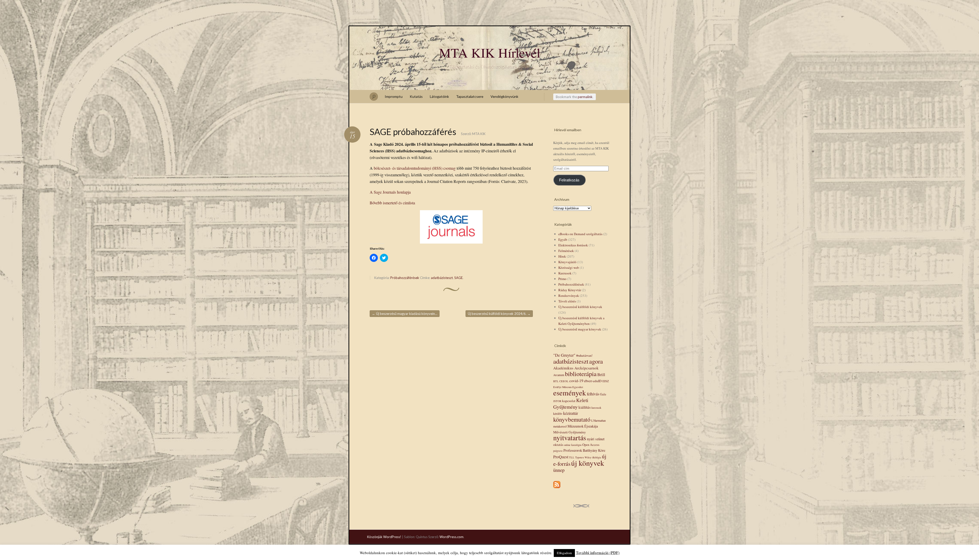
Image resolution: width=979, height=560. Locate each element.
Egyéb (562, 239)
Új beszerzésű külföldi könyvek (580, 306)
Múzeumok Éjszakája (583, 426)
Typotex (579, 457)
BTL (556, 381)
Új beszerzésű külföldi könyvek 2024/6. (499, 314)
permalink (585, 97)
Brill (601, 374)
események (569, 392)
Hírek (562, 256)
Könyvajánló (567, 262)
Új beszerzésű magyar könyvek (579, 329)
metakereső (560, 426)
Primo (562, 278)
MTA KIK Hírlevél (489, 52)
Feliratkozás (569, 180)
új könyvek (587, 463)
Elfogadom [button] (564, 553)
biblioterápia (581, 373)
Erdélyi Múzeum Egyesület (568, 387)
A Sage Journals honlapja (390, 192)
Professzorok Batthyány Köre (584, 450)
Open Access (590, 445)
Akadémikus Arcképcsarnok (576, 367)
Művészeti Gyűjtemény (569, 432)
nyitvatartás (569, 437)
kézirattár (570, 413)
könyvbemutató (571, 419)
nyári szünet (595, 438)
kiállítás (584, 407)
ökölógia (596, 457)
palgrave (558, 450)
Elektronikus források (573, 245)
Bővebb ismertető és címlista (392, 202)
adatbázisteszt (442, 278)
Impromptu (394, 96)
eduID (597, 381)
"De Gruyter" (564, 355)
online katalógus (573, 445)
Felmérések (566, 250)
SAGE (458, 278)
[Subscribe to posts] (556, 488)
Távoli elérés (567, 301)
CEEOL (564, 381)
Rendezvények (568, 295)
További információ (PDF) (598, 552)
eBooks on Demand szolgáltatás (580, 234)
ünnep (558, 470)
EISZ (605, 381)
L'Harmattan (598, 420)
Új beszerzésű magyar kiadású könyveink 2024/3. (406, 314)
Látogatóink (439, 96)
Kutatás (416, 96)
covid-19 (576, 380)
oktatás (558, 444)
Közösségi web (568, 267)
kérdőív (557, 414)
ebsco (588, 380)
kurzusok (596, 407)
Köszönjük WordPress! (384, 537)
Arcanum (558, 375)
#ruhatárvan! (584, 355)
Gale (603, 394)
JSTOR (557, 401)
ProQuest (560, 456)
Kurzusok (565, 273)
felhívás (593, 393)
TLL (571, 457)
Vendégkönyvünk (504, 96)
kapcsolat (568, 400)
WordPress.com (451, 537)
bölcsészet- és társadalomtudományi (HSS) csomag (415, 168)
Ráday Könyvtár (569, 290)
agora (596, 361)
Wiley (588, 457)
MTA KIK (478, 134)
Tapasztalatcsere (469, 96)
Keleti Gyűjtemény (570, 403)
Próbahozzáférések (404, 278)
